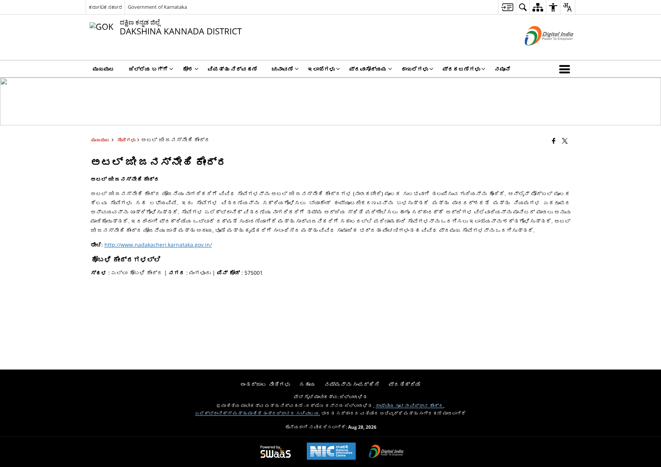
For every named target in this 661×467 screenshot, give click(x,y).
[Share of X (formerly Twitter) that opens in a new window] (565, 141)
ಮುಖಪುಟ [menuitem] (103, 69)
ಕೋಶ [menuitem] (187, 69)
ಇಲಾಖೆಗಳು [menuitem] (321, 69)
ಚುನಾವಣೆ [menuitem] (282, 69)
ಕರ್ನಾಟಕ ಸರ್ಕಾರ (105, 6)
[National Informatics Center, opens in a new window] (331, 452)
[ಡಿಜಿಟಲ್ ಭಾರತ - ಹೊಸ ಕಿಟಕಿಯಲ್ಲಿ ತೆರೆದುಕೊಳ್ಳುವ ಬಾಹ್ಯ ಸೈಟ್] (539, 51)
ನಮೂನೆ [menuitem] (503, 69)
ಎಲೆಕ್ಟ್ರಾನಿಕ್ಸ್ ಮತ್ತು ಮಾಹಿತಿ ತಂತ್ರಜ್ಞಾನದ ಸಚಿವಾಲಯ (257, 413)
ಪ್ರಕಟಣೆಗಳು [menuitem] (461, 69)
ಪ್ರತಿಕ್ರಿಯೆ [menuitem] (405, 384)
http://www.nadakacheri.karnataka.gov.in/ (158, 244)
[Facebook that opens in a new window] (553, 141)
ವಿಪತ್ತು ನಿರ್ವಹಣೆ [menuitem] (232, 69)
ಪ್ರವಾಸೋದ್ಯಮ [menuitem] (368, 69)
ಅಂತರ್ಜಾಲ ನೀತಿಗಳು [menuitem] (265, 384)
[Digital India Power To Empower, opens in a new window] (386, 452)
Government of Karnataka (157, 6)
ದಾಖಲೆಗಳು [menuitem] (414, 69)
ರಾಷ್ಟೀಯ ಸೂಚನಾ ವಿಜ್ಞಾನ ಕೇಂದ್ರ (409, 405)
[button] (566, 68)
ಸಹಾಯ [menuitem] (307, 384)
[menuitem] (507, 7)
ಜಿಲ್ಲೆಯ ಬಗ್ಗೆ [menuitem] (148, 69)
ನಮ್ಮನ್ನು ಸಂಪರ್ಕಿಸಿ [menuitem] (351, 384)
